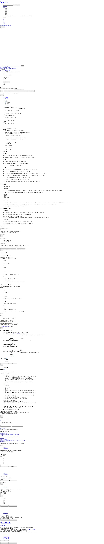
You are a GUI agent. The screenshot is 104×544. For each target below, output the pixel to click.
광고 (6, 14)
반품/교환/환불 (5, 98)
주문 (6, 9)
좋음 (14, 115)
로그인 (2, 429)
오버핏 (19, 113)
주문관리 (6, 25)
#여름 (15, 68)
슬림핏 (7, 113)
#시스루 (12, 68)
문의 (6, 12)
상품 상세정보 (5, 97)
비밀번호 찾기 (5, 448)
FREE (4, 84)
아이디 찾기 (5, 447)
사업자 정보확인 (32, 529)
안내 (6, 13)
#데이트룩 (9, 68)
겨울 (14, 110)
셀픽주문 (19, 90)
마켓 (3, 19)
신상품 (4, 23)
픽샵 (20, 66)
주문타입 (2, 95)
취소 (1, 234)
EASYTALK (5, 6)
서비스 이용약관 (6, 536)
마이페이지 (2, 26)
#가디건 (1, 68)
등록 (13, 363)
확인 (4, 234)
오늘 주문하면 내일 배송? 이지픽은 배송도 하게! (9, 88)
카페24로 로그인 (9, 436)
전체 (6, 8)
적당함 (11, 113)
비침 (17, 120)
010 (1, 456)
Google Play (2, 441)
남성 (3, 21)
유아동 (4, 22)
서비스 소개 (5, 534)
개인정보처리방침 (6, 537)
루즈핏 (15, 113)
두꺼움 (14, 117)
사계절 (18, 110)
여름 (11, 110)
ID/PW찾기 (2, 428)
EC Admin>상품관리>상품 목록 (14, 333)
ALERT (4, 7)
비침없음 (8, 120)
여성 (3, 20)
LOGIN (4, 17)
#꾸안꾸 (5, 68)
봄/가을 (7, 110)
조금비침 (13, 120)
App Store (6, 441)
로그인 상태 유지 (5, 427)
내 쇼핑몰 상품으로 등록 (5, 70)
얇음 (7, 117)
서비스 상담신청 (6, 538)
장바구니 (9, 25)
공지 (6, 10)
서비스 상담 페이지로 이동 (5, 326)
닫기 (4, 466)
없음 (7, 115)
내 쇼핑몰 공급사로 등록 (5, 67)
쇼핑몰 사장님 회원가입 (10, 429)
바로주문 (2, 25)
